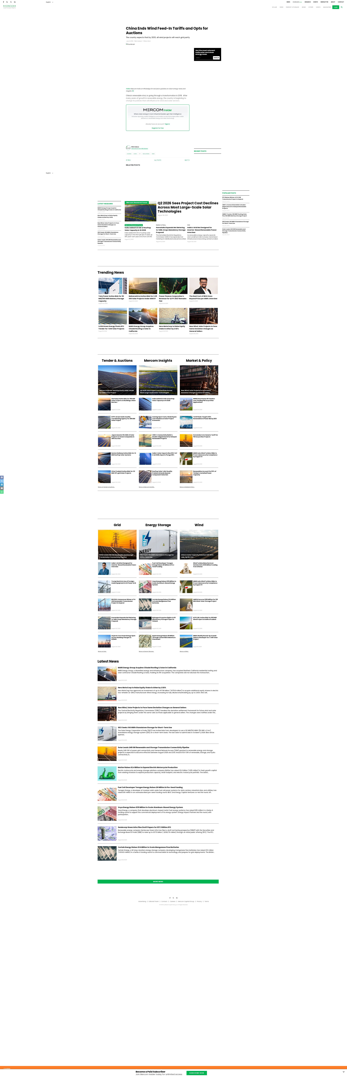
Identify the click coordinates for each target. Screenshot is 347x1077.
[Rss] (7, 2)
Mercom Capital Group (186, 901)
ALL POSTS (157, 160)
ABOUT (333, 2)
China (135, 153)
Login (336, 7)
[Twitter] (11, 2)
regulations (146, 153)
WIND (304, 7)
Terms (206, 901)
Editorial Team (154, 901)
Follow (128, 89)
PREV (129, 160)
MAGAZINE (327, 7)
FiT (139, 153)
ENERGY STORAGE (292, 7)
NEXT (186, 160)
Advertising (142, 901)
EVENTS (315, 2)
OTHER (311, 7)
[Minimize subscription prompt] (343, 1071)
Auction (129, 153)
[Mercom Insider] (297, 2)
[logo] (9, 7)
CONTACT (341, 2)
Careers (172, 901)
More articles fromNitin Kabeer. (139, 148)
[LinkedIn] (15, 2)
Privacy (199, 901)
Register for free (158, 128)
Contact (164, 901)
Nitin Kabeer (138, 41)
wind (153, 153)
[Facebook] (3, 2)
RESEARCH (308, 2)
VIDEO (318, 7)
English (48, 2)
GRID (281, 7)
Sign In (167, 124)
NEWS (288, 2)
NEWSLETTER (324, 2)
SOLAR (274, 7)
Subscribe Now (196, 1073)
